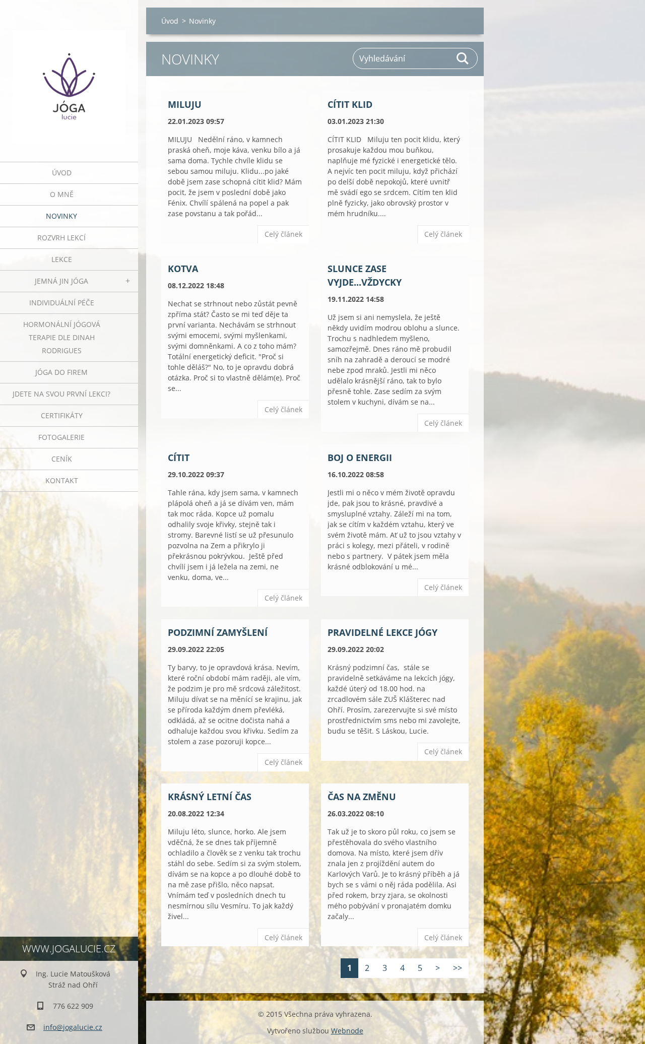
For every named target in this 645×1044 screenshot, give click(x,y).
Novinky (61, 216)
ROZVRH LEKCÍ (61, 237)
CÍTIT (178, 457)
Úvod (62, 172)
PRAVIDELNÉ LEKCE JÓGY (382, 632)
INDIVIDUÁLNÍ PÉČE (61, 302)
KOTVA (183, 269)
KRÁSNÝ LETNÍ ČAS (209, 797)
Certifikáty (62, 415)
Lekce (61, 259)
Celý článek (283, 234)
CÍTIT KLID (350, 104)
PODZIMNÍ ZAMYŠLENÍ (218, 632)
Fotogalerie (61, 437)
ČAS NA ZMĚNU (362, 797)
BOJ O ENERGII (360, 457)
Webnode (347, 1030)
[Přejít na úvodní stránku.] (69, 74)
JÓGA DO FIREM (61, 372)
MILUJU (185, 104)
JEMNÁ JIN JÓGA (61, 281)
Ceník (61, 459)
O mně (62, 194)
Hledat (463, 58)
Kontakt (61, 480)
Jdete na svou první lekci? (61, 394)
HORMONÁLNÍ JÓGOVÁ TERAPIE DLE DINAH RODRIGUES (61, 337)
